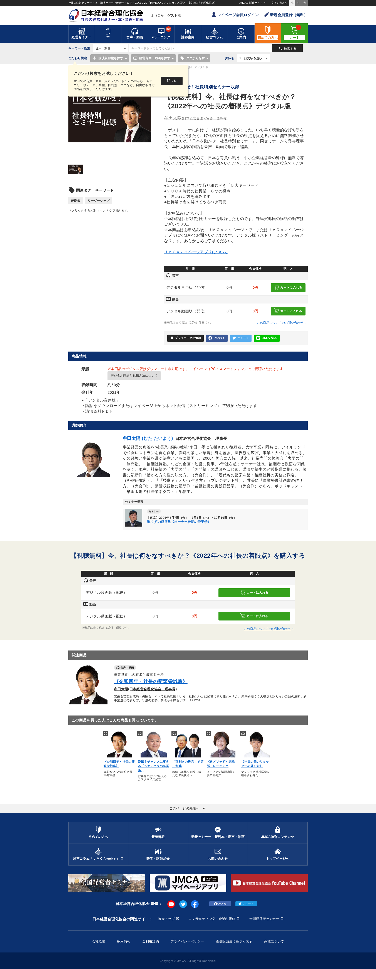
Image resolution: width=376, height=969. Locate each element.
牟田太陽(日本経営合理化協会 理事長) (145, 689)
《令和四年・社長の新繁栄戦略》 (151, 681)
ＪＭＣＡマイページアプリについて (196, 252)
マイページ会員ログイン (238, 15)
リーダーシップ (98, 200)
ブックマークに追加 (185, 338)
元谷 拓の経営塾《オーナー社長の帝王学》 (179, 522)
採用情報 (123, 941)
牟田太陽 (195, 117)
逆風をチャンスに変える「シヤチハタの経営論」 (153, 766)
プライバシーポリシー (187, 941)
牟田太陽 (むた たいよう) (148, 438)
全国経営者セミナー (264, 919)
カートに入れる (291, 287)
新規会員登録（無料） (289, 15)
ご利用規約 (150, 941)
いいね (222, 904)
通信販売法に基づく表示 (234, 941)
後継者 (75, 200)
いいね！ (219, 338)
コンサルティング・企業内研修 (212, 919)
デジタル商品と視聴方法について (134, 375)
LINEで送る (269, 338)
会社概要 (98, 941)
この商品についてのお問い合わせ (282, 322)
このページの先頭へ (188, 808)
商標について (274, 941)
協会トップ (166, 919)
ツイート (243, 338)
